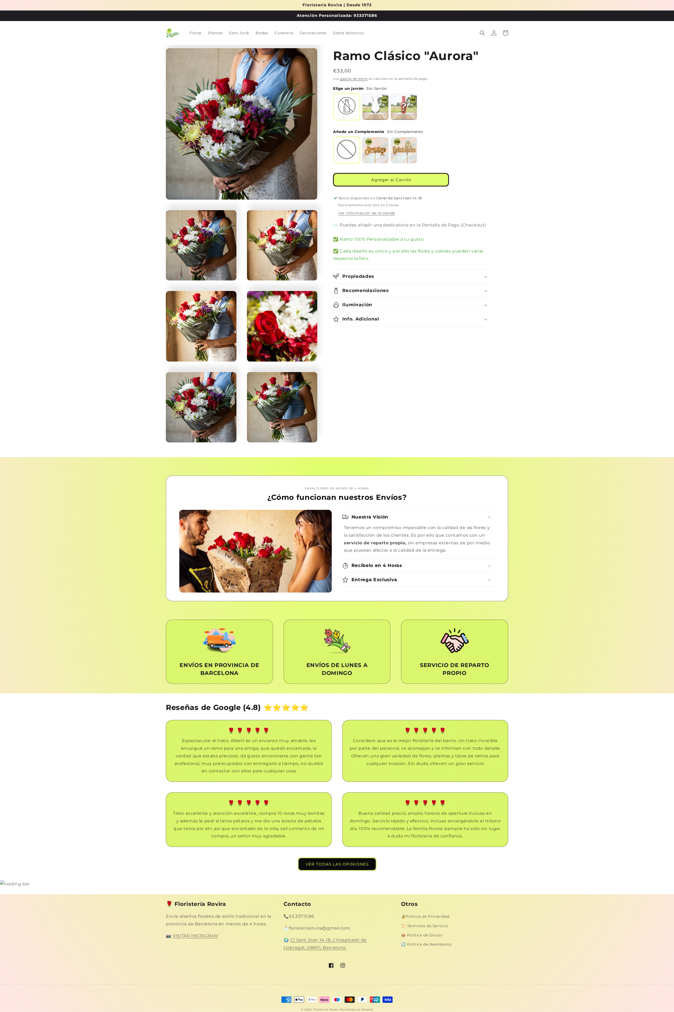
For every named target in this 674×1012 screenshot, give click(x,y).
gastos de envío (354, 79)
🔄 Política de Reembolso (426, 944)
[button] (482, 33)
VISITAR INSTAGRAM (195, 935)
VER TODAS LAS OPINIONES (337, 864)
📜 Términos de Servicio (424, 926)
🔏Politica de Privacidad (425, 916)
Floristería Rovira (326, 1009)
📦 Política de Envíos (421, 935)
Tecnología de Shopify (356, 1009)
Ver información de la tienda (366, 213)
